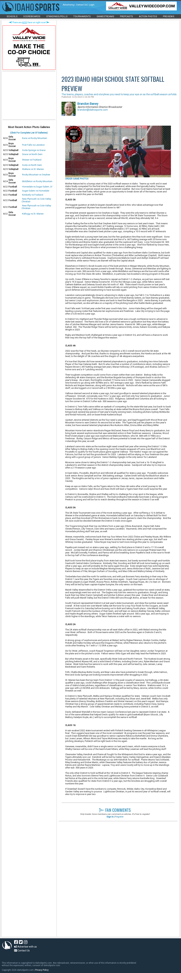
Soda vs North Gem (32, 165)
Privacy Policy (42, 970)
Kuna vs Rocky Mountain (34, 138)
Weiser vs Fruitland (31, 159)
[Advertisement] (29, 96)
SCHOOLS (12, 16)
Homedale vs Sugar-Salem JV (37, 186)
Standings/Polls (57, 16)
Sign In (110, 816)
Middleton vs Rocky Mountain (37, 181)
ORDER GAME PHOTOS (77, 178)
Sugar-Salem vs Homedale (35, 190)
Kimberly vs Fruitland (32, 194)
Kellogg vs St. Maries (32, 213)
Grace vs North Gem (32, 154)
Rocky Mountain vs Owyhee (36, 174)
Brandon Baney (87, 103)
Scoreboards (31, 16)
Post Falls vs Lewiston (33, 145)
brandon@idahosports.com (92, 109)
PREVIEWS (168, 16)
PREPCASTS (126, 16)
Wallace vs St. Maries (33, 169)
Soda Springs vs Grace (33, 150)
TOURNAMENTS (82, 16)
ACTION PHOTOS (148, 16)
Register (119, 816)
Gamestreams (105, 16)
